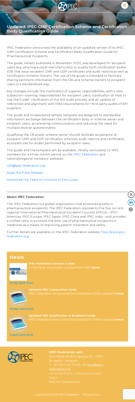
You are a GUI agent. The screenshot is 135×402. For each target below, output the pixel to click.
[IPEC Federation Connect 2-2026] (18, 272)
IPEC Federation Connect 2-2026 (52, 263)
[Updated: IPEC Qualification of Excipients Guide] (18, 324)
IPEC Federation (86, 154)
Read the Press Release (25, 172)
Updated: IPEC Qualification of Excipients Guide (62, 315)
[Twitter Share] (131, 194)
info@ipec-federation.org (26, 165)
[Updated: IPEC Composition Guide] (18, 298)
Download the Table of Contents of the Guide (42, 179)
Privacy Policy (91, 394)
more (96, 267)
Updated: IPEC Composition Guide (52, 289)
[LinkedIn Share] (131, 202)
